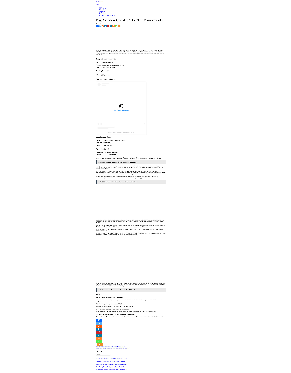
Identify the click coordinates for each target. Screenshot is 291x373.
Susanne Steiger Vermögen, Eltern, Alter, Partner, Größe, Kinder (111, 358)
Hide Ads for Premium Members (107, 15)
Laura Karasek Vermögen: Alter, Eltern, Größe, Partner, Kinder (111, 369)
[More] (119, 26)
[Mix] (113, 26)
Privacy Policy (102, 9)
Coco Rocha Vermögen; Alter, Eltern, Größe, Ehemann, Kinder (111, 364)
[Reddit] (103, 26)
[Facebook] (97, 26)
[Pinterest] (108, 26)
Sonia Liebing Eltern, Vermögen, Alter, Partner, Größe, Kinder (111, 367)
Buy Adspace (102, 13)
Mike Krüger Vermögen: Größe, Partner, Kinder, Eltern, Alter (111, 361)
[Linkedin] (105, 26)
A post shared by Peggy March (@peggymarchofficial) (121, 132)
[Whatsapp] (116, 26)
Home (100, 7)
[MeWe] (111, 26)
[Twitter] (100, 26)
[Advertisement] (131, 37)
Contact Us (102, 11)
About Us (101, 12)
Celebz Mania (99, 2)
